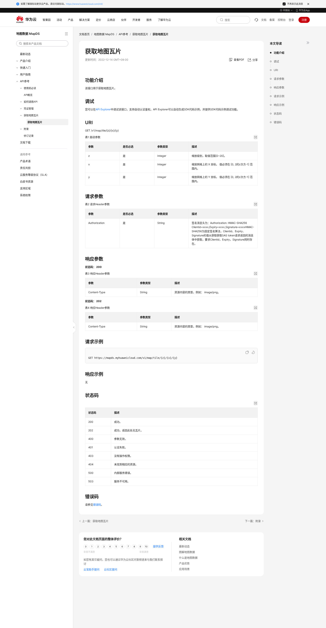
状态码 (278, 113)
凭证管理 (29, 108)
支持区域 (25, 188)
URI (276, 70)
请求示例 (279, 96)
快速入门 (25, 67)
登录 (291, 19)
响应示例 (279, 104)
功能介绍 (279, 52)
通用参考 (25, 154)
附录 (26, 128)
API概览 (28, 94)
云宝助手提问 (91, 569)
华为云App (304, 10)
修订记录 (29, 135)
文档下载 (25, 142)
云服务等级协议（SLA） (34, 174)
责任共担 (25, 167)
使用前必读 (30, 88)
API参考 (24, 81)
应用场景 (184, 569)
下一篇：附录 (253, 521)
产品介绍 (25, 60)
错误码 (278, 122)
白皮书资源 (26, 181)
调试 (276, 61)
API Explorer (103, 109)
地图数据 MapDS (104, 34)
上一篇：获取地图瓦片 (95, 521)
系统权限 (25, 195)
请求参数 (279, 78)
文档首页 (84, 34)
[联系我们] (256, 20)
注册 (304, 19)
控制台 (282, 19)
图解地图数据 (187, 552)
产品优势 (184, 563)
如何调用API (30, 101)
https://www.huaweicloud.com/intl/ (84, 3)
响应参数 (279, 87)
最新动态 (25, 54)
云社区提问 (110, 569)
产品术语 (25, 161)
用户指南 (25, 74)
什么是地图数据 (188, 557)
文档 (263, 19)
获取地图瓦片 (31, 115)
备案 (272, 19)
